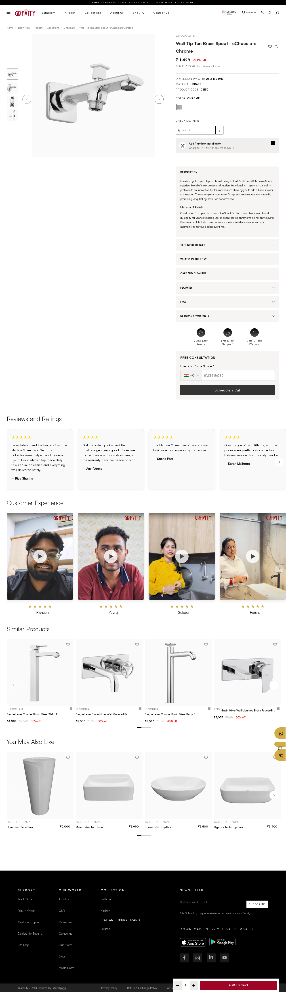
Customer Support (29, 922)
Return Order (26, 910)
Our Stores (65, 945)
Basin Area (24, 27)
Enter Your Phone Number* (197, 366)
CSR (62, 910)
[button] (159, 99)
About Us (117, 12)
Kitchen (70, 12)
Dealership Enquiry (30, 933)
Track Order (25, 899)
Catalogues (66, 922)
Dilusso (105, 929)
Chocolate (69, 27)
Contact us (65, 933)
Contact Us (162, 12)
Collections (93, 12)
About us (64, 899)
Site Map (23, 945)
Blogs (62, 956)
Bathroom (49, 12)
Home (10, 27)
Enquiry (139, 12)
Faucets (38, 27)
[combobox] (191, 375)
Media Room (66, 968)
